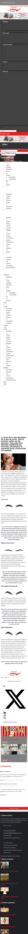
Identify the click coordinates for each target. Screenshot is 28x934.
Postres (7, 50)
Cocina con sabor (7, 44)
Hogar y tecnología (10, 40)
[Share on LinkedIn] (5, 713)
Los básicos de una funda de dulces (10, 739)
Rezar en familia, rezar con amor (8, 914)
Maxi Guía (5, 71)
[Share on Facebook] (4, 686)
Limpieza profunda (6, 757)
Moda (6, 36)
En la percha (8, 84)
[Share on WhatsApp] (5, 716)
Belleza (6, 722)
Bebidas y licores (10, 52)
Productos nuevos (10, 35)
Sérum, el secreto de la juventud (8, 926)
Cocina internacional (10, 56)
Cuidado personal (10, 25)
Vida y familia (9, 27)
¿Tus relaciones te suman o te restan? (9, 871)
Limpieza (7, 95)
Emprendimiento (9, 69)
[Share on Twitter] (15, 710)
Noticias (5, 61)
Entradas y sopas (10, 46)
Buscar (1, 127)
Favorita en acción (10, 65)
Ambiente (8, 63)
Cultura (7, 38)
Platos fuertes (9, 48)
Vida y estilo (6, 33)
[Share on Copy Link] (5, 718)
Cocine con (8, 58)
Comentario (3, 795)
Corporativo (8, 67)
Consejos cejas (12, 722)
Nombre (2, 780)
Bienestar (5, 21)
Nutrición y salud (9, 23)
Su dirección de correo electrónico (9, 784)
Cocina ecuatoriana (10, 54)
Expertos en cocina (10, 59)
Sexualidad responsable (14, 29)
